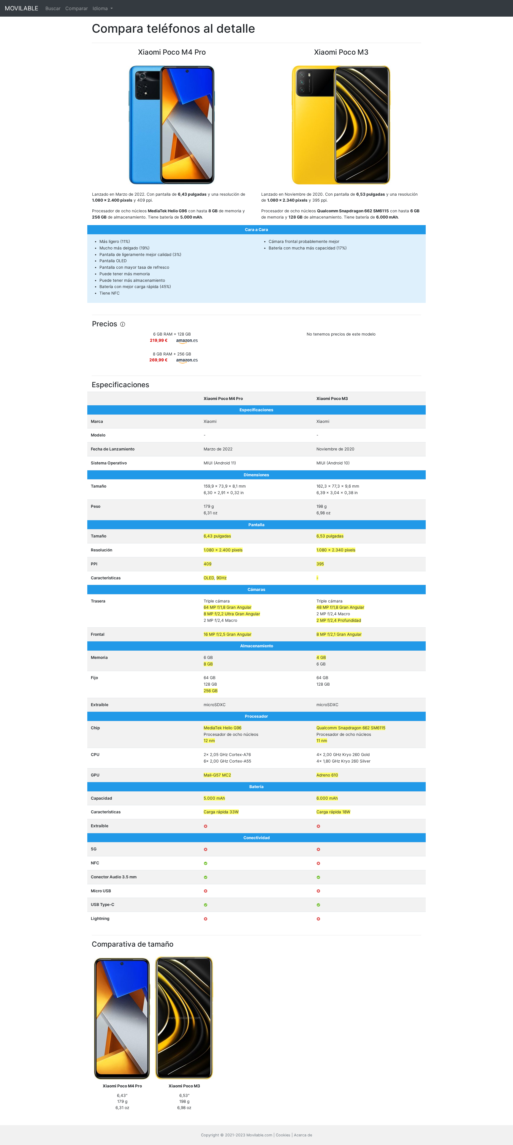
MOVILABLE (21, 8)
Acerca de (303, 1135)
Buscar (53, 8)
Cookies (283, 1135)
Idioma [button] (101, 8)
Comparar (76, 8)
